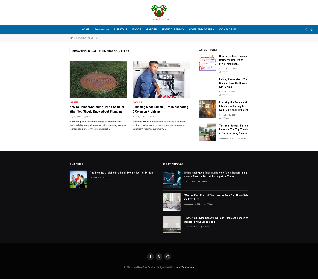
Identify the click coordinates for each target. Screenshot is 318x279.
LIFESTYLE (120, 29)
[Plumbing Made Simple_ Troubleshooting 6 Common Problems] (161, 79)
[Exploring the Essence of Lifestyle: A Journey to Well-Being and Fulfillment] (207, 109)
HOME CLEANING (173, 29)
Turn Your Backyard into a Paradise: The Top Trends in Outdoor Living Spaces (233, 129)
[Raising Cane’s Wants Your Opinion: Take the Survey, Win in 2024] (207, 86)
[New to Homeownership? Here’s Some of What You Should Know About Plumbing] (98, 79)
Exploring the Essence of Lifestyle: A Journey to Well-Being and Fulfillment (233, 106)
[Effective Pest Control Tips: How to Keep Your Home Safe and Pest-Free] (172, 202)
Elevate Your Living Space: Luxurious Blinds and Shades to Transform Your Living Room (216, 219)
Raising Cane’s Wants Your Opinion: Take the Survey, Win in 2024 (233, 83)
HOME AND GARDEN (201, 29)
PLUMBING (137, 102)
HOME (85, 29)
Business (74, 102)
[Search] (306, 29)
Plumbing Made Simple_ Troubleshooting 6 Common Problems (160, 109)
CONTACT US (228, 29)
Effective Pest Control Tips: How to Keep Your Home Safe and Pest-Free (216, 197)
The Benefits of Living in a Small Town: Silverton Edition (121, 172)
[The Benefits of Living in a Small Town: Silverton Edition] (78, 179)
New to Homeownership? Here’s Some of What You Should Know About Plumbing (97, 109)
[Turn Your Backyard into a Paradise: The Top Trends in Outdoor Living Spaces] (207, 132)
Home (72, 38)
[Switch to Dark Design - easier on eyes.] (311, 29)
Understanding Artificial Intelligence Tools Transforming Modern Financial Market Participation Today (215, 174)
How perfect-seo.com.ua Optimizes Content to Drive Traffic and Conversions (233, 60)
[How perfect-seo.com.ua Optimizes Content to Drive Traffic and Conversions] (207, 63)
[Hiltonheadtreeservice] (159, 12)
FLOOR (136, 29)
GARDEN (151, 29)
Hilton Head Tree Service (181, 267)
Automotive (101, 29)
